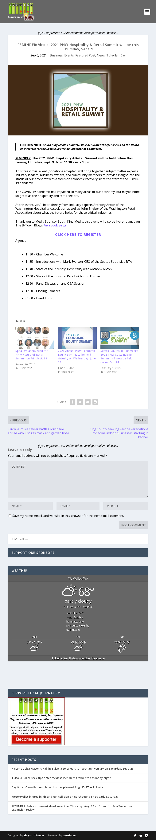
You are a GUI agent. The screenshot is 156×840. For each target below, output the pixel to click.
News (101, 55)
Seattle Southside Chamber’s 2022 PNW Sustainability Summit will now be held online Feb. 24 (119, 356)
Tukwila (112, 55)
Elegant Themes (34, 835)
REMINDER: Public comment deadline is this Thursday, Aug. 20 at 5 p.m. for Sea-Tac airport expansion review (73, 807)
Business (56, 55)
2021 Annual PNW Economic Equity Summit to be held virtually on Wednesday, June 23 (77, 356)
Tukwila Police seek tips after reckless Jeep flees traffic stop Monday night (61, 778)
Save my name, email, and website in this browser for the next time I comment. (68, 516)
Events (69, 55)
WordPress (70, 835)
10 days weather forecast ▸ (78, 658)
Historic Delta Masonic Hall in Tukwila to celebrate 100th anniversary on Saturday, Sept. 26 (72, 768)
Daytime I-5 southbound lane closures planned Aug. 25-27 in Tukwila (57, 787)
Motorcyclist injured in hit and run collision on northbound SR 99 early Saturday (65, 796)
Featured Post (85, 55)
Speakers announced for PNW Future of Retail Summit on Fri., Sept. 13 (31, 354)
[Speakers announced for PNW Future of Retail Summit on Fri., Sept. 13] (34, 338)
